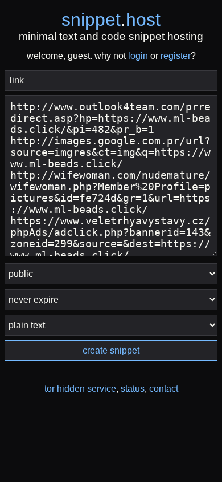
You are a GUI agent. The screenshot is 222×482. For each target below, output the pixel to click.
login (138, 56)
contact (163, 388)
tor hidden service (80, 388)
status (133, 388)
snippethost (111, 19)
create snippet (111, 350)
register (176, 56)
